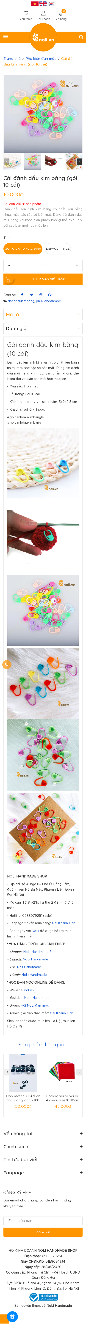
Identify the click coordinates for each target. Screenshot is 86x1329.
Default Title (57, 249)
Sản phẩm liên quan (42, 1044)
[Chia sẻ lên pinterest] (41, 295)
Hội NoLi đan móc (35, 1005)
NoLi (35, 931)
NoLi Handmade (35, 959)
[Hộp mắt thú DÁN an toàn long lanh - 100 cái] (23, 1073)
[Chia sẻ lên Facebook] (22, 295)
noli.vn (29, 990)
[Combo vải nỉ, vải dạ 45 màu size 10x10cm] (62, 1073)
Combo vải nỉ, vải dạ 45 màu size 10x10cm (62, 1098)
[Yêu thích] (71, 83)
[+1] (50, 295)
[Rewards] (12, 1316)
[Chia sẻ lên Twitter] (31, 295)
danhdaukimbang (21, 301)
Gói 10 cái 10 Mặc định (23, 249)
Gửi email (43, 1232)
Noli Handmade (29, 967)
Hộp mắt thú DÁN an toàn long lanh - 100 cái (23, 1100)
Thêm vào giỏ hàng (48, 279)
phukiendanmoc (48, 301)
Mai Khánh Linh (63, 923)
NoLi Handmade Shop (40, 952)
